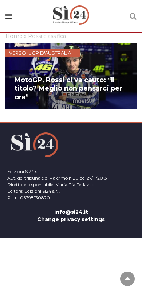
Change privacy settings (71, 219)
